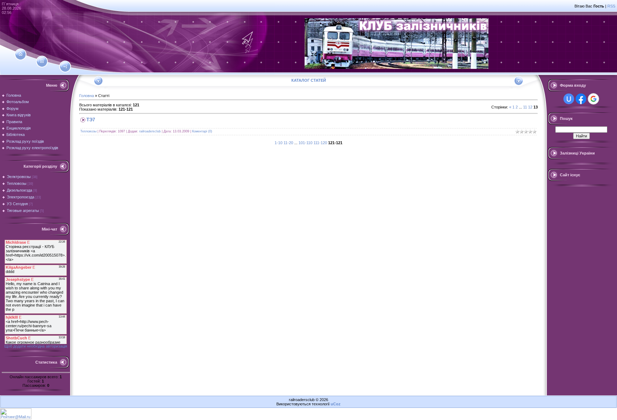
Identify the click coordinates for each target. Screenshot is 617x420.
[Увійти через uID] (568, 98)
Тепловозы (16, 183)
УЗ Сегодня (17, 204)
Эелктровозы (19, 176)
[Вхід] (65, 67)
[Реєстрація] (42, 61)
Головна (86, 95)
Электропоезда (20, 197)
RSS (611, 6)
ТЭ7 (90, 119)
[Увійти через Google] (593, 99)
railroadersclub (150, 131)
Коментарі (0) (202, 131)
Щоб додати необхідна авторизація (35, 346)
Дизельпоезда (19, 190)
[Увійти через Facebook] (581, 98)
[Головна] (20, 54)
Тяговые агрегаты (23, 210)
